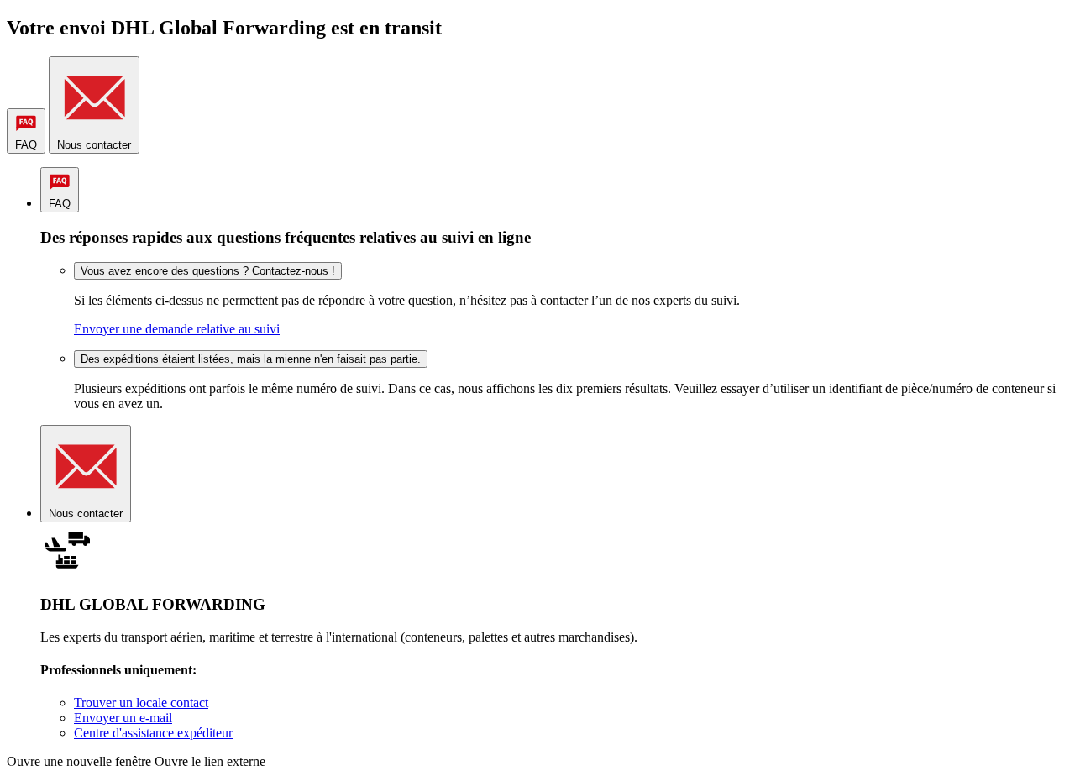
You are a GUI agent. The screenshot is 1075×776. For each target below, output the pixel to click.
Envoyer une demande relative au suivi (177, 329)
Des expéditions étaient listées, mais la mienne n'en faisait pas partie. (251, 359)
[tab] (26, 131)
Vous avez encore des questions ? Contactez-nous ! (208, 271)
